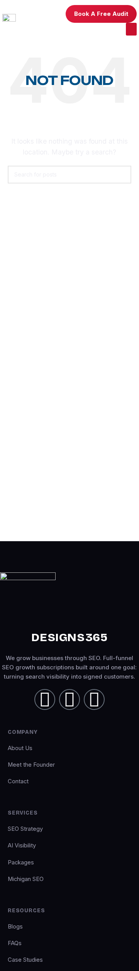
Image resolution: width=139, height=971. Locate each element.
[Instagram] (94, 699)
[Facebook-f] (69, 699)
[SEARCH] (122, 174)
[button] (131, 29)
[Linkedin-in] (44, 699)
